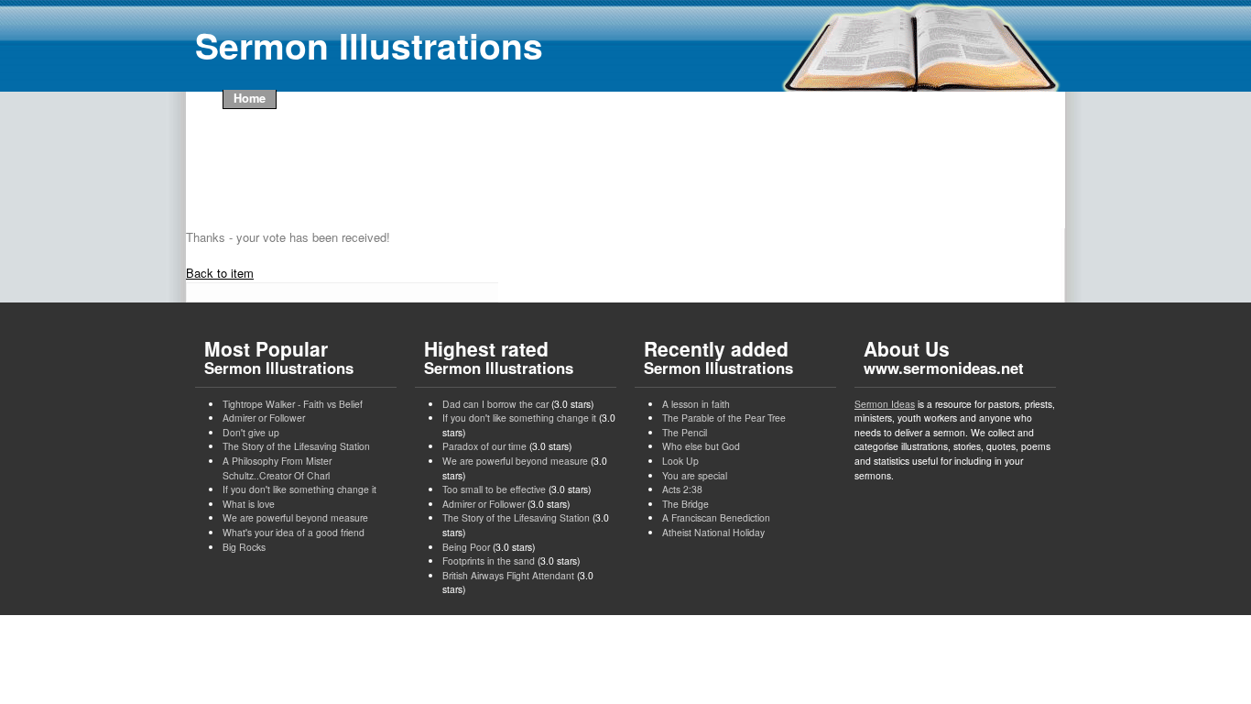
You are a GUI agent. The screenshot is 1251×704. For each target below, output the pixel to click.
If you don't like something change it (299, 489)
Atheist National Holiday (713, 532)
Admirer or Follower (264, 417)
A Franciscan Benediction (716, 517)
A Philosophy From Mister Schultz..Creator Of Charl (277, 468)
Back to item (220, 272)
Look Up (680, 461)
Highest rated (498, 357)
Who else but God (701, 446)
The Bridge (685, 504)
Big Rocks (244, 547)
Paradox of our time (484, 446)
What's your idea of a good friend (293, 532)
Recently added (718, 357)
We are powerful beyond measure (295, 517)
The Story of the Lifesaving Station (296, 446)
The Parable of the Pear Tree (724, 417)
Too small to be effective (494, 489)
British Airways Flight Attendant (508, 575)
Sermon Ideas (884, 404)
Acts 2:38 (682, 489)
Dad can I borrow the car (495, 404)
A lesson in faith (696, 404)
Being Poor (466, 547)
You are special (694, 475)
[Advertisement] (528, 168)
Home (250, 98)
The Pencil (684, 432)
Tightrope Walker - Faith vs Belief (293, 404)
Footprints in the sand (488, 560)
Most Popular (279, 357)
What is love (249, 504)
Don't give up (251, 432)
